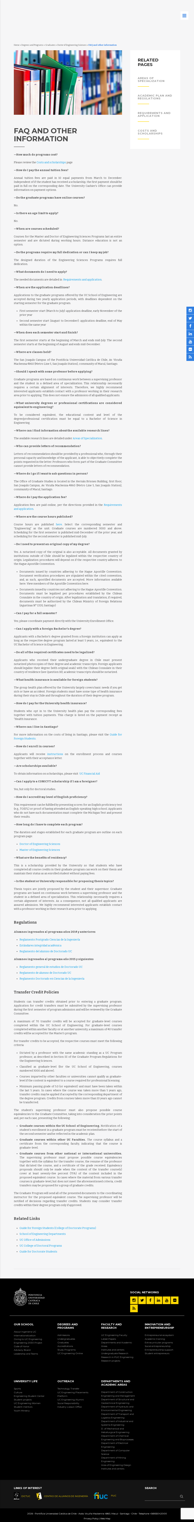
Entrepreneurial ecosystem (159, 1335)
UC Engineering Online (70, 1353)
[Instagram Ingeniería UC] (134, 1300)
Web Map (105, 1518)
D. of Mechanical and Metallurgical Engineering (115, 1430)
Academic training (155, 1338)
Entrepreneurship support (159, 1349)
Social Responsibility (68, 1403)
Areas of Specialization (87, 438)
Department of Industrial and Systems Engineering (117, 1423)
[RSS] (134, 1308)
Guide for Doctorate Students (38, 1251)
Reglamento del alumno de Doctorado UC (46, 951)
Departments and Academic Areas (116, 1344)
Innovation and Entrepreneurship (159, 1326)
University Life (26, 1381)
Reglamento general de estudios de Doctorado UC (51, 967)
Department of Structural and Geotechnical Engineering (117, 1401)
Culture (18, 1392)
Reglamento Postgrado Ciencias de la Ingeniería (50, 939)
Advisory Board (22, 1349)
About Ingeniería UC (25, 1331)
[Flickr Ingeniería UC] (174, 1300)
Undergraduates (66, 1338)
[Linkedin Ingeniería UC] (158, 1300)
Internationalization (25, 1335)
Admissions (63, 1335)
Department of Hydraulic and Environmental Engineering (117, 1408)
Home (17, 45)
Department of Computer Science (115, 1452)
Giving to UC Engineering (28, 1339)
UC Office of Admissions (35, 1239)
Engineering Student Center (29, 1396)
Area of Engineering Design (116, 1465)
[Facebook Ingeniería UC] (150, 1300)
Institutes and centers (112, 1349)
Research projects (110, 1360)
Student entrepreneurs (157, 1353)
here (59, 524)
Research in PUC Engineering (117, 1357)
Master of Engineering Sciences (40, 850)
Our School (24, 1324)
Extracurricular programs (159, 1342)
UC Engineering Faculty (114, 1335)
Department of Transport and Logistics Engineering (117, 1416)
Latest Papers (108, 1338)
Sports (17, 1388)
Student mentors (23, 1406)
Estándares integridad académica (40, 945)
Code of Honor (21, 1346)
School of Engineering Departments (43, 1234)
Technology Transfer (68, 1388)
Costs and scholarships (51, 162)
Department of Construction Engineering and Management (118, 1394)
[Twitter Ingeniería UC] (142, 1300)
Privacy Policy (91, 1518)
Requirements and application (82, 279)
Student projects (23, 1399)
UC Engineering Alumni (70, 1399)
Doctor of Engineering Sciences (72, 45)
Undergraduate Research (114, 1353)
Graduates (50, 45)
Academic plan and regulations (155, 97)
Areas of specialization (151, 79)
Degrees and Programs (32, 45)
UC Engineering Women (27, 1403)
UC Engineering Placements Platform (72, 1394)
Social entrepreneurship (158, 1346)
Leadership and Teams (26, 1353)
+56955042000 (158, 1513)
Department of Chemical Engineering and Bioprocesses (117, 1437)
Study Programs (66, 1349)
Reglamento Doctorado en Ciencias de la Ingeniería (52, 978)
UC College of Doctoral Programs (41, 1245)
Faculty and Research (111, 1326)
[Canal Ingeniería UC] (166, 1300)
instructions (55, 754)
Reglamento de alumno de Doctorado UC (45, 972)
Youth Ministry (22, 1410)
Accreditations (65, 1346)
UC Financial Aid (89, 773)
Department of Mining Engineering (113, 1459)
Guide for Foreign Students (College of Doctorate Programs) (58, 1228)
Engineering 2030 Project (28, 1342)
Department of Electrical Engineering (114, 1445)
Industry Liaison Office (69, 1406)
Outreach (65, 1381)
